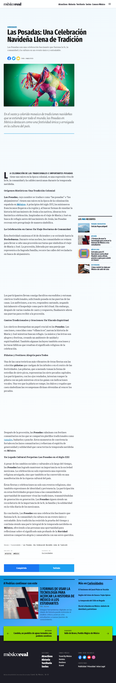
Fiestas (8, 554)
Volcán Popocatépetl (88, 223)
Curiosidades (12, 27)
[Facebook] (9, 58)
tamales (8, 440)
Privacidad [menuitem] (91, 666)
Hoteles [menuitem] (62, 659)
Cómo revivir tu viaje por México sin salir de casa (93, 265)
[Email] (18, 58)
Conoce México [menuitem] (98, 4)
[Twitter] (14, 58)
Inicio (6, 545)
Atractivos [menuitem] (63, 4)
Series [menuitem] (88, 4)
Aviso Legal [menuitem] (100, 666)
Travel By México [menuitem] (65, 656)
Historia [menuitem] (71, 4)
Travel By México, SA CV (39, 674)
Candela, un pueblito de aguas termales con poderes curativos (33, 633)
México (21, 204)
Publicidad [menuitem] (82, 666)
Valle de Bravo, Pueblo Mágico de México (81, 632)
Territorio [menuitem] (80, 4)
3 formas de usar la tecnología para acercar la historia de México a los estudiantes (95, 238)
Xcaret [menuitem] (61, 665)
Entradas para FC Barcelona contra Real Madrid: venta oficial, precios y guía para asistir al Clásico (94, 252)
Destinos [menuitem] (62, 662)
